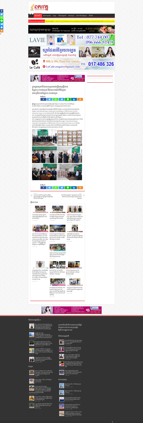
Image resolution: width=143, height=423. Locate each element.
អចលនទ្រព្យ (71, 15)
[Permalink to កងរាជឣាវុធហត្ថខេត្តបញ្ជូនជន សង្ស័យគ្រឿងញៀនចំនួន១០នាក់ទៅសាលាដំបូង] (40, 209)
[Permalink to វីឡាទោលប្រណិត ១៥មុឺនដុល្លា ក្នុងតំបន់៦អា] (61, 385)
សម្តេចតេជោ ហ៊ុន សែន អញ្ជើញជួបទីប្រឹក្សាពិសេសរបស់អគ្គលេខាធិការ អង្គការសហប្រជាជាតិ (43, 359)
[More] (80, 99)
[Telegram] (62, 99)
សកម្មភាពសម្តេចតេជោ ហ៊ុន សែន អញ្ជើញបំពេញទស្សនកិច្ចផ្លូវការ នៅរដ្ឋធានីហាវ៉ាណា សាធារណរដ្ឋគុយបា (43, 343)
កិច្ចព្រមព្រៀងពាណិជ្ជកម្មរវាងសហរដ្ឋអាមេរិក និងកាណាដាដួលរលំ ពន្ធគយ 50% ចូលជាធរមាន (73, 372)
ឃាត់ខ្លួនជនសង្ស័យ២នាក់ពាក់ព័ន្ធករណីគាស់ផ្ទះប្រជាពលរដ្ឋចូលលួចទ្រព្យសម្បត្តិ (75, 289)
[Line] (68, 99)
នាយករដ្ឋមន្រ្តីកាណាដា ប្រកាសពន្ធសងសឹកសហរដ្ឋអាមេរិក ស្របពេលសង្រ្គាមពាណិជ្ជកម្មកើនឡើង (73, 349)
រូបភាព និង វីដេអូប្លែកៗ (81, 15)
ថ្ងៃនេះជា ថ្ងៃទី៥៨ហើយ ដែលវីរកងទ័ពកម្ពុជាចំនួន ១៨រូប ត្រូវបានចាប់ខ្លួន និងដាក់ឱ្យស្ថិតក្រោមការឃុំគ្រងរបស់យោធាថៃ (44, 373)
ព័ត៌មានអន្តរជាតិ (62, 15)
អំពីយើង (91, 15)
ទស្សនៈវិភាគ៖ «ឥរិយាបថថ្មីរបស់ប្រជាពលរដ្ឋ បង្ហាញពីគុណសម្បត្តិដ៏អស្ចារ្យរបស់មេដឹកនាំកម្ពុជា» (43, 398)
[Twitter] (49, 99)
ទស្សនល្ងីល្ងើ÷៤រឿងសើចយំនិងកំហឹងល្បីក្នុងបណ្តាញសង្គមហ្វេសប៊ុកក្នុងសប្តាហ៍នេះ (43, 405)
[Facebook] (43, 99)
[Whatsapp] (56, 99)
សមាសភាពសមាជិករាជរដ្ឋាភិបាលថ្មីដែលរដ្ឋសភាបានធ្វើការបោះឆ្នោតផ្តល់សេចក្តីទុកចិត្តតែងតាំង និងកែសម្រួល (43, 196)
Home (31, 16)
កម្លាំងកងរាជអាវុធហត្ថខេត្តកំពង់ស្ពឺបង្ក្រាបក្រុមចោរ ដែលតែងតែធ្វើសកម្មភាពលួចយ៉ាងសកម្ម (57, 254)
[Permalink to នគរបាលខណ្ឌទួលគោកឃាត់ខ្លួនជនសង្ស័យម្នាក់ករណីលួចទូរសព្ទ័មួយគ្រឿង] (74, 264)
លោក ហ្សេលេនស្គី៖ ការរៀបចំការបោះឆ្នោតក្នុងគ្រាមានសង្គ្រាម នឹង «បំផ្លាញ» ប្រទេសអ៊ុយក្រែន (72, 356)
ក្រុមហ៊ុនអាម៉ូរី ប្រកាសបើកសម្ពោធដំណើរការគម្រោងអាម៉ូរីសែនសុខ (73, 398)
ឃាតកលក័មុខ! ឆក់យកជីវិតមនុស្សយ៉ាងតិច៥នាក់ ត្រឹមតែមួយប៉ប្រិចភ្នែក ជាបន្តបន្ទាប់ (57, 272)
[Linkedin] (74, 99)
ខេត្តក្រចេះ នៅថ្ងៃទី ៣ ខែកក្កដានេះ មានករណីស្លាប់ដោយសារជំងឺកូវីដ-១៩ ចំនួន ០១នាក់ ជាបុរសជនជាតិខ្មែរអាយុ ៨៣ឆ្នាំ (44, 351)
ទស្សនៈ (55, 15)
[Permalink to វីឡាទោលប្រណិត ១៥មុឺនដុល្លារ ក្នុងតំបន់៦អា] (61, 392)
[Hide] (0, 34)
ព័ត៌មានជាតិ (37, 15)
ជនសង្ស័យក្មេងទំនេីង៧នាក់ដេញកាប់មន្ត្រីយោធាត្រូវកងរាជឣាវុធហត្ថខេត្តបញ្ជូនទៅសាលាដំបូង (57, 216)
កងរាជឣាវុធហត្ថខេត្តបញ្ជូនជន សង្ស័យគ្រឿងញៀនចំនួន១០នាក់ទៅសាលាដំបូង (39, 216)
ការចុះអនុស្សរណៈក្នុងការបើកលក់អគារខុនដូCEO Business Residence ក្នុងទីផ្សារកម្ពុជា (72, 406)
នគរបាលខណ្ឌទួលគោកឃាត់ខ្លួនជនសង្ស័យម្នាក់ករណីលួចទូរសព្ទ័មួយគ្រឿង (72, 272)
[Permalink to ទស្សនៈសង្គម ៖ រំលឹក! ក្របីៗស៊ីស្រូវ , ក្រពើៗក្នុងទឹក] (31, 381)
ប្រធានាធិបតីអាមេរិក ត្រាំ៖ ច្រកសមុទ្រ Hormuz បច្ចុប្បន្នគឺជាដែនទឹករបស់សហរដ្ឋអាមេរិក (73, 342)
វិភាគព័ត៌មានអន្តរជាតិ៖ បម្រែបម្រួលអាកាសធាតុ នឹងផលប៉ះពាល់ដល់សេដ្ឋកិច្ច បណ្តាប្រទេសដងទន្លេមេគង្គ (71, 196)
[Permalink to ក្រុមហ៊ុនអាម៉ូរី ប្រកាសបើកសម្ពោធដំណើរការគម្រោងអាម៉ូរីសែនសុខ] (61, 399)
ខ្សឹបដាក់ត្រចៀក (47, 15)
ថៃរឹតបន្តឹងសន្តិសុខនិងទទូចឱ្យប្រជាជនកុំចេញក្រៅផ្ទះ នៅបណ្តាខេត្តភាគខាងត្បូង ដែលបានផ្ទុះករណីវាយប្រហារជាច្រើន (74, 364)
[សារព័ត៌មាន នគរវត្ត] (39, 10)
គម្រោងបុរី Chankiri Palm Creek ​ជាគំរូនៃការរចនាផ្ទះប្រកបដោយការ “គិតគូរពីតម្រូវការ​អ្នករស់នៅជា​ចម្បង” (73, 413)
